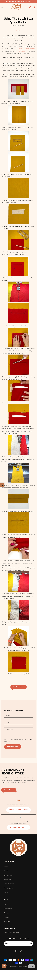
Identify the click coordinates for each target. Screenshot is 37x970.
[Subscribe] (31, 943)
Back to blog (18, 687)
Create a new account (18, 827)
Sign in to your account (18, 810)
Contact (6, 892)
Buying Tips (7, 879)
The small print (8, 888)
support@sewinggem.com (11, 933)
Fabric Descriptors (9, 884)
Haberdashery (8, 909)
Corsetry (6, 913)
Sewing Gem (15, 966)
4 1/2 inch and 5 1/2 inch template (25, 49)
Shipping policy (8, 875)
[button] (2, 7)
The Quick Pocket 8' (21, 51)
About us (7, 871)
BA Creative (25, 966)
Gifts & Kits (7, 921)
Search (6, 867)
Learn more (8, 790)
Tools (5, 904)
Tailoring (6, 917)
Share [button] (19, 30)
